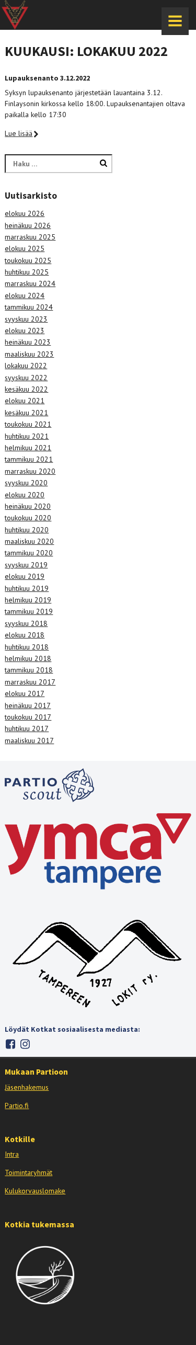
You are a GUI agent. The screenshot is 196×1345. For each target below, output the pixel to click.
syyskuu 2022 (26, 377)
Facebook (10, 1044)
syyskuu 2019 (26, 564)
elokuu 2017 (24, 693)
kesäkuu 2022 (26, 389)
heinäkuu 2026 (28, 225)
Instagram (24, 1044)
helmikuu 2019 (28, 600)
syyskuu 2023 (26, 319)
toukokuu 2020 (28, 517)
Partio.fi (17, 1105)
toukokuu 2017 (28, 717)
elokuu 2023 (24, 330)
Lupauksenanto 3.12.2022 (47, 78)
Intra (12, 1154)
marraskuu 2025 (30, 237)
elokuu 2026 (24, 213)
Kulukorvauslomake (35, 1190)
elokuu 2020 (24, 494)
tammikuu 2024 (29, 307)
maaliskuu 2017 (29, 740)
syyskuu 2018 (26, 623)
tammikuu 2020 (29, 552)
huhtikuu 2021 (27, 436)
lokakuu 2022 (26, 365)
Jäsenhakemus (27, 1087)
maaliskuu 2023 (29, 354)
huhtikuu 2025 (27, 272)
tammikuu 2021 (29, 459)
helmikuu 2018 (28, 658)
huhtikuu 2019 (27, 588)
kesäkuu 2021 (26, 412)
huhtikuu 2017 (27, 728)
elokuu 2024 (24, 295)
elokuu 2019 (24, 576)
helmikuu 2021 (28, 447)
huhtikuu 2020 (27, 529)
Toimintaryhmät (28, 1172)
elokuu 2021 (24, 400)
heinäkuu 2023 (28, 342)
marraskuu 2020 (30, 471)
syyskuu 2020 (26, 482)
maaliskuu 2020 (29, 541)
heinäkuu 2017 (28, 705)
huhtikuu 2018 (27, 647)
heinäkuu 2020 (28, 506)
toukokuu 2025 (28, 260)
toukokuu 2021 (28, 424)
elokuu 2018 (24, 635)
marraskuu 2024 (30, 283)
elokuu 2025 (24, 248)
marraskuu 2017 (30, 682)
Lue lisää (18, 133)
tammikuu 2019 (29, 611)
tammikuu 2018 (29, 670)
